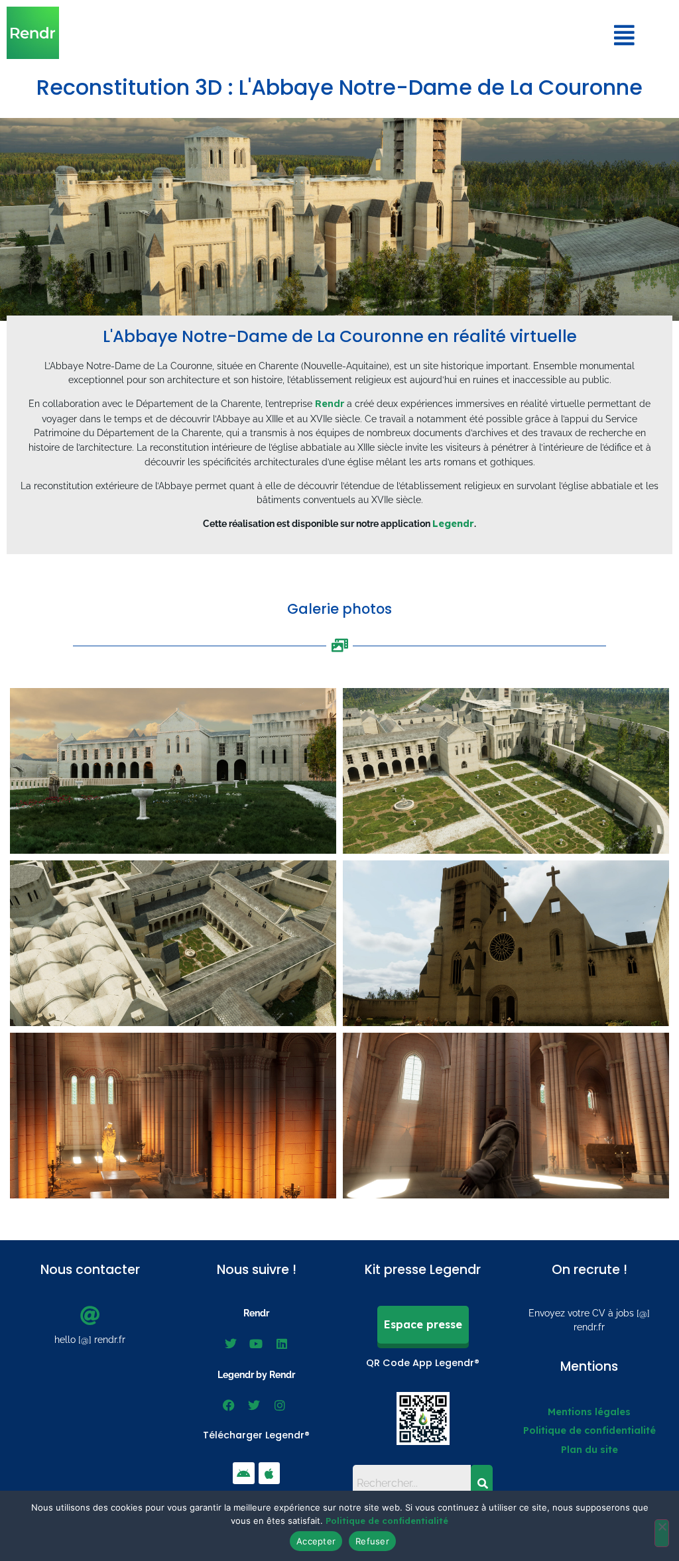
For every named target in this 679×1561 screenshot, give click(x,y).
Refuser (372, 1541)
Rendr (329, 404)
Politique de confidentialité (589, 1430)
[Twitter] (230, 1343)
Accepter (316, 1541)
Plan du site (589, 1450)
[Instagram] (279, 1405)
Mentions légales (589, 1412)
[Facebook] (228, 1405)
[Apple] (269, 1472)
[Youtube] (256, 1343)
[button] (624, 35)
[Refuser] (661, 1533)
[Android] (243, 1472)
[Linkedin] (281, 1343)
